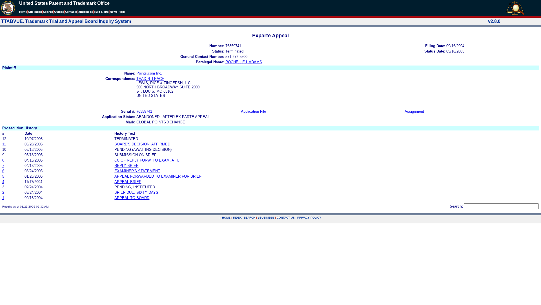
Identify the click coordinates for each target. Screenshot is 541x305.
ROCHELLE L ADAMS (243, 62)
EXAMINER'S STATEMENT (137, 171)
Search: (456, 206)
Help (122, 11)
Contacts (71, 11)
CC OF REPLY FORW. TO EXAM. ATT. (146, 160)
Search (48, 11)
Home (23, 11)
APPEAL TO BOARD (131, 198)
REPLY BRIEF (126, 166)
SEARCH (249, 217)
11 (4, 144)
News (113, 11)
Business (85, 11)
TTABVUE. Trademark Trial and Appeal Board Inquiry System (66, 21)
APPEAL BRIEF (127, 182)
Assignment (414, 111)
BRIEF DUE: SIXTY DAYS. (136, 192)
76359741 (144, 111)
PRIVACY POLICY (309, 217)
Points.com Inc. (149, 73)
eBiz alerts (101, 11)
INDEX (237, 217)
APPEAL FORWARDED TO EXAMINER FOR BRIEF (157, 176)
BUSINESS (266, 217)
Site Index (35, 11)
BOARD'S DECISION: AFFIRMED (142, 144)
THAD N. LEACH (150, 79)
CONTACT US (286, 217)
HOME (226, 217)
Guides (59, 11)
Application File (253, 111)
